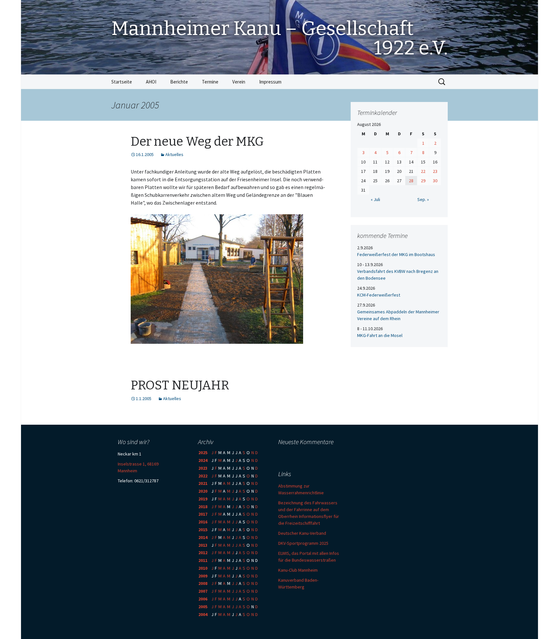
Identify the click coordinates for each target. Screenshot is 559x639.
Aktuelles (174, 154)
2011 (202, 560)
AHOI (151, 82)
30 (435, 181)
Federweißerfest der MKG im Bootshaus (396, 254)
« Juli (375, 199)
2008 (202, 583)
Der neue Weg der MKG (197, 141)
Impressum (270, 82)
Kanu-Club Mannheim (298, 570)
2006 (202, 599)
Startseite (121, 82)
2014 (202, 537)
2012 (202, 552)
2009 (202, 576)
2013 (202, 545)
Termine (210, 82)
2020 (202, 491)
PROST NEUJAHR (180, 385)
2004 (202, 614)
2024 (202, 460)
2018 (202, 507)
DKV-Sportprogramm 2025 (303, 543)
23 (435, 171)
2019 (202, 499)
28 (411, 181)
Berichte (179, 82)
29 (423, 181)
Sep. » (423, 199)
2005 (202, 607)
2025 (202, 452)
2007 (202, 591)
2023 (202, 468)
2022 (202, 476)
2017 (202, 514)
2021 (202, 483)
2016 (202, 522)
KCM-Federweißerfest (378, 295)
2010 (202, 568)
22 (423, 171)
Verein (238, 82)
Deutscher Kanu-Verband (302, 533)
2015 (202, 529)
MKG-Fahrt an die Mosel (379, 335)
